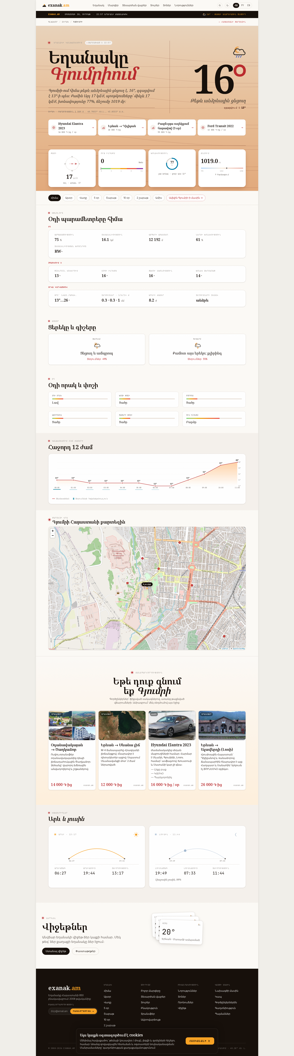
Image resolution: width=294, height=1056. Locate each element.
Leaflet (224, 649)
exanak (64, 988)
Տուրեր (154, 5)
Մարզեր (113, 5)
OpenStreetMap (239, 649)
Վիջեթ (182, 1008)
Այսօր (68, 197)
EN (248, 5)
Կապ (218, 996)
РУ (242, 5)
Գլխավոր (53, 22)
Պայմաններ (222, 1013)
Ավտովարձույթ (151, 1019)
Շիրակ (65, 22)
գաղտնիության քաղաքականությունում (129, 1047)
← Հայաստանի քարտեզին (232, 22)
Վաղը (83, 197)
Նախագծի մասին (226, 990)
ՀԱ (236, 5)
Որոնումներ (185, 1002)
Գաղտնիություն (225, 1008)
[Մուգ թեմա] (227, 5)
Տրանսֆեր (148, 1013)
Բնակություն (149, 1008)
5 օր (96, 197)
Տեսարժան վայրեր (134, 5)
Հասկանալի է (200, 1041)
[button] (52, 531)
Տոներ (167, 5)
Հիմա (54, 197)
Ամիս (158, 197)
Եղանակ (98, 5)
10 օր (126, 197)
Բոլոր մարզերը (150, 990)
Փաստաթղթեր (85, 951)
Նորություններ (184, 5)
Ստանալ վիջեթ (56, 951)
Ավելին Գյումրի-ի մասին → (186, 197)
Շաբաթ (111, 197)
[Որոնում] (219, 5)
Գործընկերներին (226, 1002)
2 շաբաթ (142, 197)
